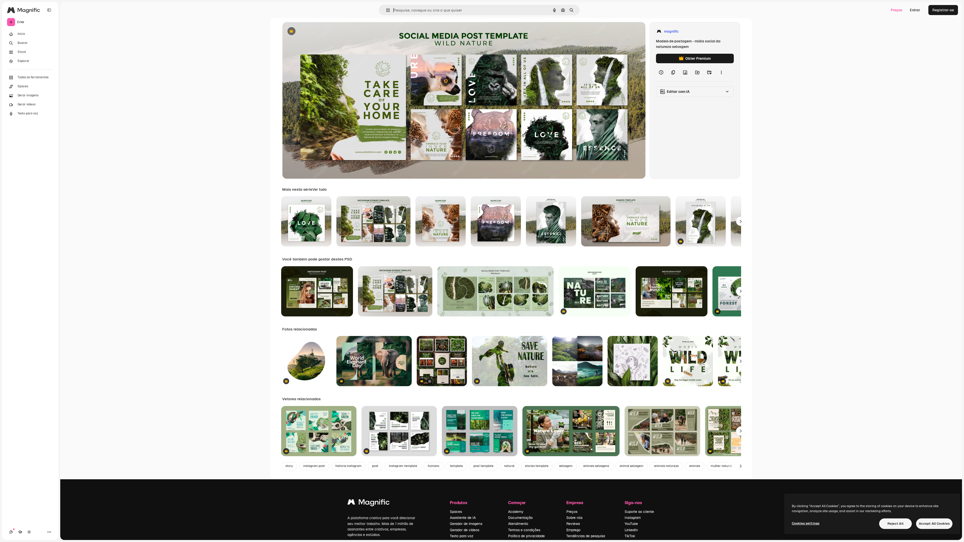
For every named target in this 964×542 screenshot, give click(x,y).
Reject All (895, 523)
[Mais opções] (721, 72)
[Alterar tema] (29, 532)
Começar (517, 502)
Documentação (520, 517)
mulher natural (721, 466)
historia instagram (348, 466)
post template (483, 466)
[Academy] (20, 532)
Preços (896, 10)
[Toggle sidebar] (49, 10)
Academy (515, 511)
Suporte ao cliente (639, 511)
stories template (537, 466)
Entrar (915, 10)
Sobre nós (574, 517)
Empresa (574, 502)
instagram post (314, 466)
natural (509, 466)
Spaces (456, 511)
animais (694, 466)
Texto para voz (461, 536)
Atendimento (518, 523)
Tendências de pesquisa (585, 536)
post (375, 466)
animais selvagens (596, 466)
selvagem (566, 466)
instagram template (403, 466)
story (289, 466)
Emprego (573, 530)
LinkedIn (631, 530)
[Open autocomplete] (386, 10)
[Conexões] (11, 532)
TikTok (630, 536)
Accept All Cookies (934, 523)
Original (315, 31)
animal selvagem (631, 466)
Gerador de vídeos (464, 530)
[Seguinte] (740, 221)
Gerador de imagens (466, 523)
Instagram (633, 517)
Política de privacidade (526, 536)
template (456, 466)
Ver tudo (319, 189)
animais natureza (666, 466)
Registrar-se (943, 10)
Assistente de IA (463, 517)
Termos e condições (524, 530)
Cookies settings (805, 523)
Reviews (573, 523)
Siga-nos (633, 502)
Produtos (458, 502)
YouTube (631, 523)
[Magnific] (368, 503)
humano (433, 466)
